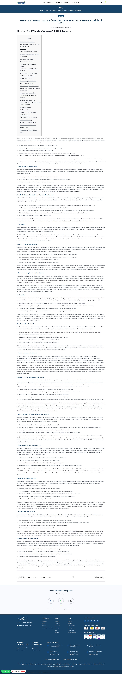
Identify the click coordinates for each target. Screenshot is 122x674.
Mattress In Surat (70, 664)
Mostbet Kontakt (24, 110)
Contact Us (57, 623)
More (75, 2)
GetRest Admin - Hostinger (63, 27)
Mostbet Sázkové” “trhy (26, 120)
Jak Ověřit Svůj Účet (25, 115)
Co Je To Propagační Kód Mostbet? (28, 51)
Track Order (57, 625)
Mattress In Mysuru (60, 666)
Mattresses (47, 2)
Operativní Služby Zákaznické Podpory (29, 86)
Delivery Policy (71, 628)
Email (71, 605)
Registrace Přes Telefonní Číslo (27, 93)
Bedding (66, 2)
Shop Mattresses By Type (70, 659)
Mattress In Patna (53, 664)
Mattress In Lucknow (34, 664)
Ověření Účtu (23, 56)
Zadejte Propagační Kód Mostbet (28, 81)
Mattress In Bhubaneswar (49, 663)
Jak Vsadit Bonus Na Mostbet (27, 100)
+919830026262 (25, 623)
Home (41, 10)
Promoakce (23, 49)
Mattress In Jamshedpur (93, 663)
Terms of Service (72, 632)
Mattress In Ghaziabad (83, 663)
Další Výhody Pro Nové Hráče (27, 42)
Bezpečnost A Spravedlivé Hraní (28, 122)
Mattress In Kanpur (51, 666)
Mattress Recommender (47, 628)
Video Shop (19, 671)
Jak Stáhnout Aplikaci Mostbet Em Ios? (29, 54)
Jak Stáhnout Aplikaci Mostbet (27, 76)
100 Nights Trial (71, 625)
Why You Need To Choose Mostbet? (29, 73)
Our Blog (57, 628)
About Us (57, 621)
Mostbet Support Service (26, 78)
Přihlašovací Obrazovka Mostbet (28, 125)
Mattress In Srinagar (69, 666)
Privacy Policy (71, 630)
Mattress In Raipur (62, 664)
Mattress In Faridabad (72, 663)
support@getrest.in (25, 625)
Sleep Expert (6, 671)
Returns (70, 621)
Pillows (57, 2)
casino (46, 10)
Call (51, 605)
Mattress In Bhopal (39, 663)
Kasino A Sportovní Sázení (26, 83)
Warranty (70, 623)
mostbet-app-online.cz (74, 191)
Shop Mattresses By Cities (52, 659)
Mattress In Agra (91, 664)
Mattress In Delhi (21, 663)
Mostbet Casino (24, 127)
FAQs (56, 630)
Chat (61, 605)
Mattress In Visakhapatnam (81, 664)
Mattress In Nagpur (44, 664)
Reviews (57, 632)
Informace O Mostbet (25, 107)
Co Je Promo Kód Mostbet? (27, 59)
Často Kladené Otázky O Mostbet (28, 117)
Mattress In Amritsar (30, 663)
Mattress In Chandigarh (61, 663)
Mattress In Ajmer (99, 664)
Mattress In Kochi (25, 664)
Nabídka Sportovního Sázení (27, 61)
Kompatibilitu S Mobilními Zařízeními (28, 112)
